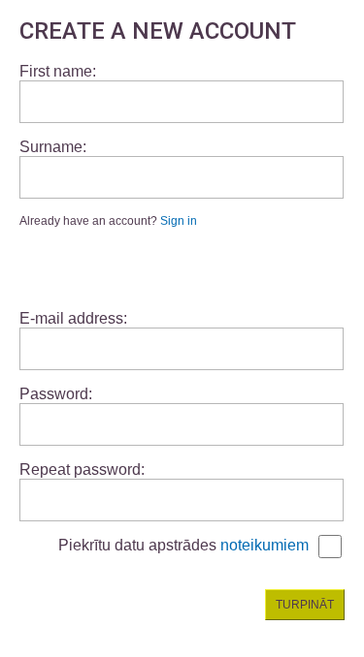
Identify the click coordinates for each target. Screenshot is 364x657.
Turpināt (305, 604)
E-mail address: (73, 318)
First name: (57, 71)
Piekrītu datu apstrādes (183, 545)
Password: (55, 394)
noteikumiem (264, 545)
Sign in (178, 221)
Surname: (52, 147)
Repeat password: (82, 469)
